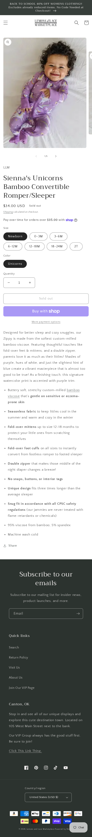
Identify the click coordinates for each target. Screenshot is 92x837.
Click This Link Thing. (25, 751)
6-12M (13, 246)
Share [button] (12, 546)
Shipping (8, 212)
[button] (5, 23)
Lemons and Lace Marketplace (40, 829)
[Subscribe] (78, 613)
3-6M (58, 236)
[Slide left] (36, 156)
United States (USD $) (43, 797)
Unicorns (15, 264)
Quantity (9, 273)
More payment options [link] (46, 321)
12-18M (34, 246)
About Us (16, 677)
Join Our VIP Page (21, 688)
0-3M (38, 236)
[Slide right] (56, 156)
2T (76, 246)
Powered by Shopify (64, 829)
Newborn (15, 236)
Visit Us (14, 667)
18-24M (57, 246)
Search (14, 647)
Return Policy (18, 657)
